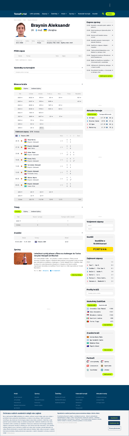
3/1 (50, 116)
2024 (19, 105)
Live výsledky (94, 361)
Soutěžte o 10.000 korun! (100, 242)
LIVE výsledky (35, 14)
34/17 (40, 116)
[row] (48, 98)
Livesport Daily (100, 400)
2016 (19, 192)
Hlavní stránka (17, 20)
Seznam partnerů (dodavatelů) (67, 422)
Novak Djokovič (18, 397)
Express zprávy (38, 405)
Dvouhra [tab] (17, 88)
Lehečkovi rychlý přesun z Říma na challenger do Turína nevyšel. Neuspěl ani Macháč (57, 255)
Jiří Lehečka (17, 400)
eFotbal (106, 370)
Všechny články (76, 275)
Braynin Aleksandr (32, 20)
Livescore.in (94, 365)
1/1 (60, 116)
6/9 (60, 109)
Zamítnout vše (114, 423)
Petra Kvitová (17, 402)
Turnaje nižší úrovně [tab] (105, 114)
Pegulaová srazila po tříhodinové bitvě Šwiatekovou (100, 56)
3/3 (41, 192)
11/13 (40, 97)
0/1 (31, 195)
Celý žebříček (108, 325)
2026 (19, 97)
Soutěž (94, 14)
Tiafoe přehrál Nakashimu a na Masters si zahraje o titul (100, 51)
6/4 (50, 97)
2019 (19, 124)
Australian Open (80, 397)
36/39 (30, 109)
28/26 (30, 105)
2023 (19, 109)
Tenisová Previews (39, 400)
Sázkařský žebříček (60, 402)
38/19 (30, 116)
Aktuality (46, 270)
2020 (19, 120)
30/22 (30, 97)
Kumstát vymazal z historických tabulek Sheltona (100, 41)
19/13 (30, 112)
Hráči (63, 14)
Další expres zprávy (106, 76)
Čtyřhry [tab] (26, 211)
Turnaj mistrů (79, 408)
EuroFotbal (93, 370)
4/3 (79, 101)
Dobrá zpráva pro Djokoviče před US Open (101, 31)
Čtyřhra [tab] (26, 88)
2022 (19, 112)
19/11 (50, 105)
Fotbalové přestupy (101, 397)
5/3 (31, 124)
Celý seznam (108, 350)
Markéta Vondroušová (19, 405)
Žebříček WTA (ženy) (60, 400)
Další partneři (108, 374)
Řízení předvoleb (114, 428)
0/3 (50, 192)
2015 (19, 195)
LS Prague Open (100, 402)
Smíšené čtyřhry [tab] (36, 88)
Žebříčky (54, 14)
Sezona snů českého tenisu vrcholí (99, 36)
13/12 (49, 109)
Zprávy (71, 14)
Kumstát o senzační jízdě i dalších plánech (101, 26)
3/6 (31, 192)
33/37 (30, 101)
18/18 (49, 101)
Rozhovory (37, 402)
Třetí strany (11, 433)
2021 (19, 116)
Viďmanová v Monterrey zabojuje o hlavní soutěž (101, 66)
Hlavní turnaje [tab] (92, 114)
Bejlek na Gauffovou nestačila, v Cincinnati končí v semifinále (100, 61)
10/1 (78, 97)
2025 (19, 101)
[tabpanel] (48, 146)
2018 (19, 127)
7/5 (31, 120)
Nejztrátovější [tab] (103, 305)
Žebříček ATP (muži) (60, 397)
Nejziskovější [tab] (92, 305)
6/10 (40, 105)
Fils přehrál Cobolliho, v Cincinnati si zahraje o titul (101, 71)
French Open (79, 400)
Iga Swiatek (17, 408)
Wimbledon (79, 402)
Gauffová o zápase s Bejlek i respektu (99, 46)
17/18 (40, 109)
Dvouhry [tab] (17, 211)
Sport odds (107, 365)
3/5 (60, 105)
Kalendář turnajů (84, 14)
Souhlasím (114, 418)
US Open (78, 405)
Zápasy (44, 14)
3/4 (60, 97)
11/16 (40, 101)
